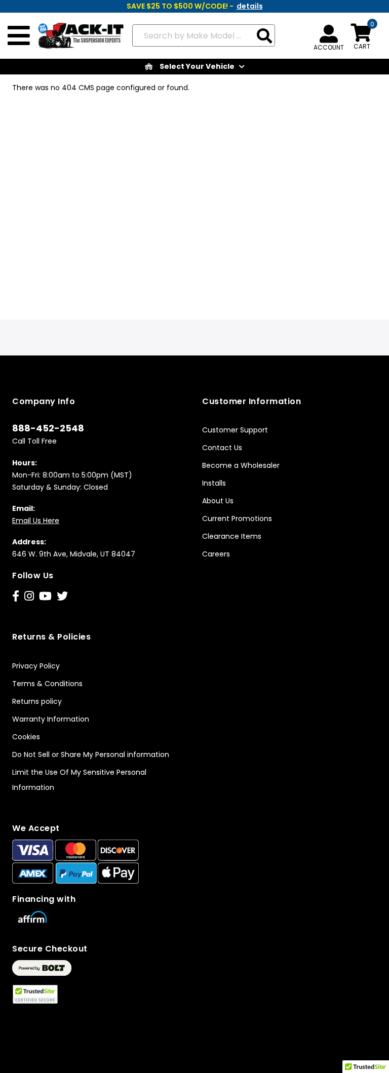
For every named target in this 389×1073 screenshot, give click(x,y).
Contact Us (222, 448)
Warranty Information (50, 719)
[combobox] (204, 35)
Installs (214, 483)
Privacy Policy (36, 666)
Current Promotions (237, 518)
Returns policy (37, 701)
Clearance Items (231, 536)
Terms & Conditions (47, 684)
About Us (218, 501)
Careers (216, 554)
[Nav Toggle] (19, 36)
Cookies (26, 737)
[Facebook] (15, 596)
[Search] (264, 37)
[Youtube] (45, 596)
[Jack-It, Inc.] (77, 35)
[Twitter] (62, 596)
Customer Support (235, 430)
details (250, 6)
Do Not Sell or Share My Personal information (90, 754)
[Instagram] (29, 596)
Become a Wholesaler (241, 465)
